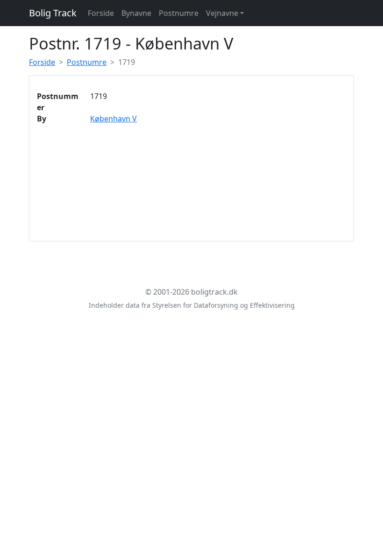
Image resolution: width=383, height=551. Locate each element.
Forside (101, 13)
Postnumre (179, 13)
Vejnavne (222, 13)
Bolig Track (53, 13)
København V (113, 118)
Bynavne (136, 13)
